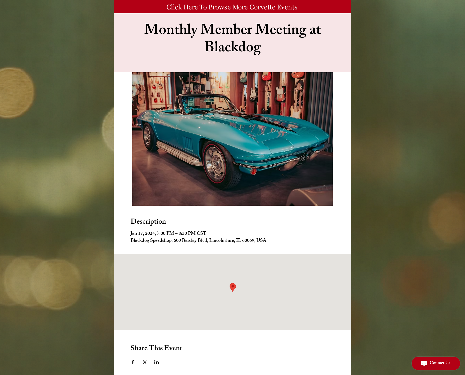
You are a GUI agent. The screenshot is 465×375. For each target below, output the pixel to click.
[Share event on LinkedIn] (156, 362)
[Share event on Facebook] (133, 362)
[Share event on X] (144, 362)
